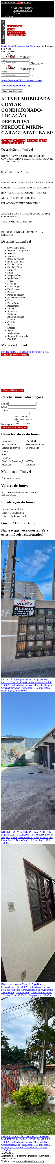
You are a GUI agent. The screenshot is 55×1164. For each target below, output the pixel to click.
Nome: (4, 403)
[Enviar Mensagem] (31, 75)
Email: (4, 407)
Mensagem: (6, 424)
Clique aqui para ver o (14, 355)
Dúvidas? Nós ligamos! (12, 390)
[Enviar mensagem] (42, 63)
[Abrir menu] (2, 21)
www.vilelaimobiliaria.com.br (30, 1161)
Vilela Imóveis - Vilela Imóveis (16, 2)
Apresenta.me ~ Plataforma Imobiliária (19, 1156)
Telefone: (5, 410)
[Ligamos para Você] (3, 43)
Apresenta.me (8, 1153)
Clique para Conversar (12, 91)
